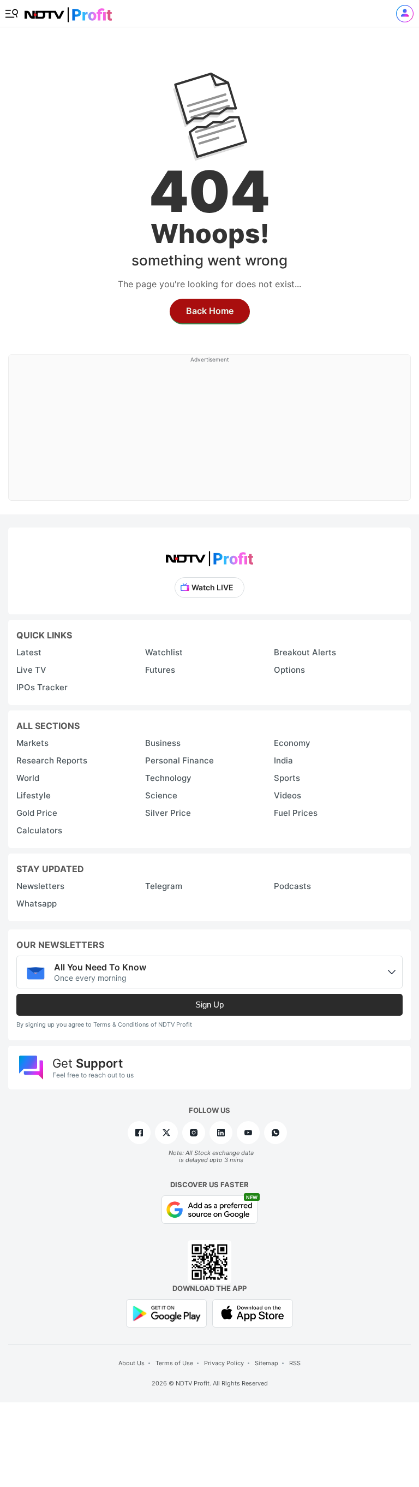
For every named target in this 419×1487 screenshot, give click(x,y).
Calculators (39, 830)
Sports (287, 778)
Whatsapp (36, 903)
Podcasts (292, 886)
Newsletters (40, 886)
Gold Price (36, 813)
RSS (295, 1363)
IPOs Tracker (42, 687)
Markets (32, 743)
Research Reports (51, 760)
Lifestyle (33, 795)
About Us (131, 1363)
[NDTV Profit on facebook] (139, 1132)
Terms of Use (174, 1363)
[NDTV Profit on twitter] (166, 1132)
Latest (28, 652)
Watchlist (164, 652)
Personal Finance (179, 760)
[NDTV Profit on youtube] (248, 1132)
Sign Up (209, 1004)
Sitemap (266, 1363)
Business (163, 743)
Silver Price (168, 813)
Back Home (210, 310)
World (27, 778)
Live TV (31, 670)
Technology (168, 778)
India (283, 760)
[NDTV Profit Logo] (209, 555)
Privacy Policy (224, 1363)
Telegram (163, 886)
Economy (292, 743)
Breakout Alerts (305, 652)
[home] (68, 11)
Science (161, 795)
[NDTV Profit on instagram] (193, 1132)
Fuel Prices (296, 813)
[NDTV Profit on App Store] (252, 1312)
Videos (287, 795)
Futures (160, 670)
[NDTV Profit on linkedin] (221, 1132)
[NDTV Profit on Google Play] (166, 1312)
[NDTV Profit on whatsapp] (275, 1132)
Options (289, 670)
